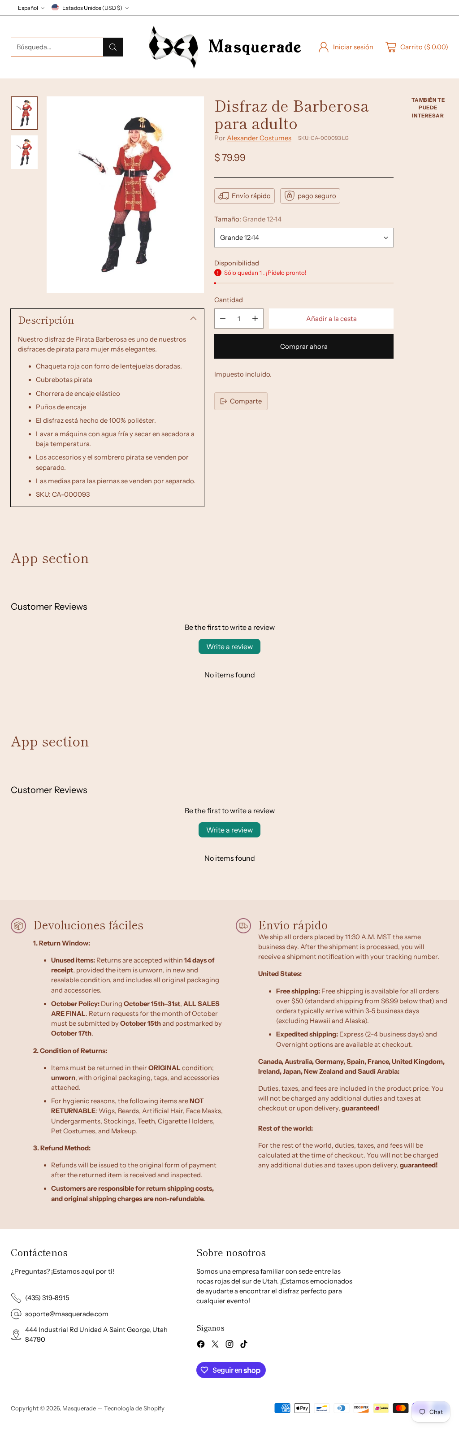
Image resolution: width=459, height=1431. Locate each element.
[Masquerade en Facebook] (200, 1345)
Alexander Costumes (259, 138)
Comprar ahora (304, 347)
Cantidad (228, 300)
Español (28, 7)
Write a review (229, 646)
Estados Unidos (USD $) (92, 7)
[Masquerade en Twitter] (215, 1345)
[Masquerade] (225, 47)
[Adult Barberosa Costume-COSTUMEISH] (125, 194)
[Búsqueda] (113, 47)
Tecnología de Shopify (134, 1408)
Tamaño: (247, 219)
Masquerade (79, 1408)
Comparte (246, 401)
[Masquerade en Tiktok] (243, 1345)
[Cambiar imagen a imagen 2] (24, 152)
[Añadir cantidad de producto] (255, 318)
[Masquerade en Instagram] (229, 1345)
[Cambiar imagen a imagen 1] (24, 113)
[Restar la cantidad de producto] (223, 318)
